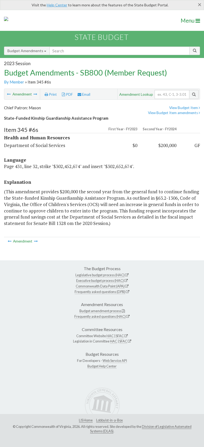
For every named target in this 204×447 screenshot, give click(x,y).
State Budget (102, 37)
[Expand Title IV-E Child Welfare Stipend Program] (9, 94)
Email (85, 94)
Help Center (57, 5)
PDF (69, 94)
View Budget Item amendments (173, 113)
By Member (14, 82)
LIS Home (86, 420)
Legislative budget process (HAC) (100, 275)
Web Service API (115, 360)
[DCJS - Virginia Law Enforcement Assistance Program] (35, 94)
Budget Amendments (25, 50)
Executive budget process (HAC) (100, 280)
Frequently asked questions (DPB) (100, 292)
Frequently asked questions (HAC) (100, 316)
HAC (110, 336)
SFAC (120, 336)
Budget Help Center (102, 366)
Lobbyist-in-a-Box (109, 420)
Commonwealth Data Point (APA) (100, 286)
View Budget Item (184, 108)
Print (52, 94)
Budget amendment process (100, 311)
